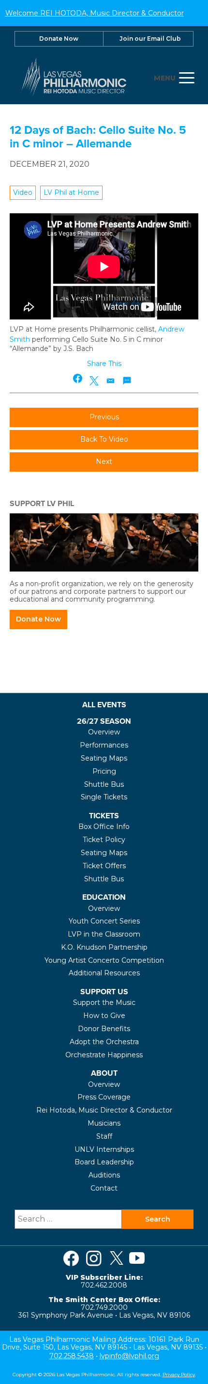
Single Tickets (104, 797)
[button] (78, 378)
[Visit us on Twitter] (116, 1258)
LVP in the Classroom (104, 934)
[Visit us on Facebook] (71, 1258)
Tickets (104, 815)
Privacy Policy (179, 1374)
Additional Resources (104, 973)
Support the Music (104, 1002)
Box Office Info (104, 826)
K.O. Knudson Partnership (104, 947)
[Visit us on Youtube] (137, 1258)
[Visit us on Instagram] (94, 1258)
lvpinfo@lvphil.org (129, 1356)
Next (104, 461)
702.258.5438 (71, 1356)
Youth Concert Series (104, 921)
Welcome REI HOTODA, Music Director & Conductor (94, 13)
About (104, 1073)
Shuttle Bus (104, 784)
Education (104, 897)
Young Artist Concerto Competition (104, 960)
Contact (104, 1188)
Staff (104, 1136)
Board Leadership (104, 1162)
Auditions (104, 1175)
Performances (104, 745)
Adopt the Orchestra (104, 1041)
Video (22, 192)
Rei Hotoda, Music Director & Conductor (104, 1110)
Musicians (104, 1123)
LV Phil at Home (71, 192)
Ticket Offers (104, 865)
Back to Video (104, 439)
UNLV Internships (104, 1149)
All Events (104, 704)
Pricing (104, 771)
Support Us (104, 991)
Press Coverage (104, 1097)
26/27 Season (104, 721)
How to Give (104, 1015)
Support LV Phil (42, 503)
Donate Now (58, 38)
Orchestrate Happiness (104, 1054)
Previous (104, 417)
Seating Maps (104, 758)
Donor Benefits (104, 1028)
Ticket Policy (104, 839)
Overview (104, 732)
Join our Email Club (150, 38)
